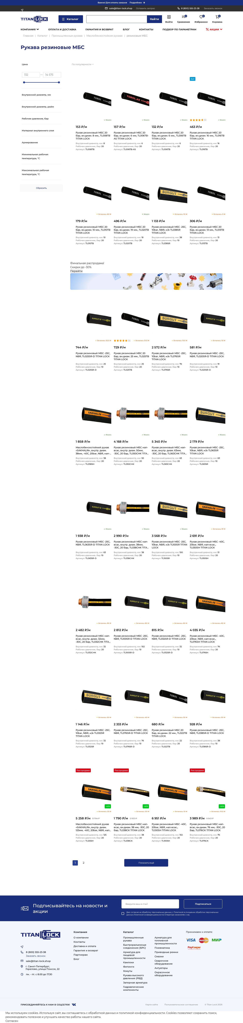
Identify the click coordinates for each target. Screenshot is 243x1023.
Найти (154, 19)
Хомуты (127, 971)
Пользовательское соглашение (181, 1004)
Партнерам (81, 954)
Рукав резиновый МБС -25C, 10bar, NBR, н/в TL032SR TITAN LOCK (93, 733)
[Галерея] (218, 65)
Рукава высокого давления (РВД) (133, 977)
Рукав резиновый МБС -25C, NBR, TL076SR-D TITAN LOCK (131, 732)
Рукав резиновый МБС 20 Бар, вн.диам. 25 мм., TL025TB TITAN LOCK (131, 356)
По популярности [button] (82, 64)
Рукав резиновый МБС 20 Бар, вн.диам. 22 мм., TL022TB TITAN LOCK (169, 733)
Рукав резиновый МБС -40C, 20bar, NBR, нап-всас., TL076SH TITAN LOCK (207, 638)
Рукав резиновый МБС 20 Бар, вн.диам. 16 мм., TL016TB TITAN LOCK (207, 135)
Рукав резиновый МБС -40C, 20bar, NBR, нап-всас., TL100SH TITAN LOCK (169, 827)
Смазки (159, 956)
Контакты (146, 29)
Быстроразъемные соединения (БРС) (134, 946)
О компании (81, 937)
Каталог (72, 19)
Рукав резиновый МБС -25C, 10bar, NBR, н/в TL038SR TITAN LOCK (169, 229)
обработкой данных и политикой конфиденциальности (126, 1013)
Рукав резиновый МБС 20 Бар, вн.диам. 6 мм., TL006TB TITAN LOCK (169, 135)
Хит (192, 79)
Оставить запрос (145, 8)
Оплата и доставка (62, 29)
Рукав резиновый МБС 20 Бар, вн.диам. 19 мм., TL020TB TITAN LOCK (131, 229)
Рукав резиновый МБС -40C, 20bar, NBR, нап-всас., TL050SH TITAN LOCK (207, 544)
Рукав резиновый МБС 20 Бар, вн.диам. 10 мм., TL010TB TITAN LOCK (93, 229)
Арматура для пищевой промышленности (134, 955)
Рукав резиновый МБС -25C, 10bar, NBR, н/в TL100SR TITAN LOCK (169, 544)
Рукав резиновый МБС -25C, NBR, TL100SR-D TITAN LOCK (131, 637)
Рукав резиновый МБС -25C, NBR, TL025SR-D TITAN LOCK (93, 355)
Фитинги (128, 966)
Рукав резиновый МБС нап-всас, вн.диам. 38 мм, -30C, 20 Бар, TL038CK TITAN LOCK (131, 827)
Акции (214, 29)
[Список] (210, 65)
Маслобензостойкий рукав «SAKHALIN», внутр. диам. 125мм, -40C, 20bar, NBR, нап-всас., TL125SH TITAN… (93, 827)
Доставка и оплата (85, 946)
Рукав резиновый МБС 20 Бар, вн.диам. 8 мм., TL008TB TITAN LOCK (93, 135)
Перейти (76, 271)
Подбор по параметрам (179, 29)
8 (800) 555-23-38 (190, 8)
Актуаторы (161, 968)
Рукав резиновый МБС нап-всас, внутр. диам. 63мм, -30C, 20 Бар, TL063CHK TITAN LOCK (169, 450)
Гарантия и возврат (99, 29)
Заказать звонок (213, 8)
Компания (28, 29)
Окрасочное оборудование (164, 974)
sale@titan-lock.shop (120, 8)
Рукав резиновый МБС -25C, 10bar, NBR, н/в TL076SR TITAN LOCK (169, 356)
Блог (126, 29)
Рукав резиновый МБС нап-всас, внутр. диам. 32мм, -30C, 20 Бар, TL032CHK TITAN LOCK (93, 638)
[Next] (91, 863)
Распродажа (83, 770)
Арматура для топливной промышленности (166, 940)
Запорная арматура (135, 982)
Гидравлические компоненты (133, 988)
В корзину (104, 159)
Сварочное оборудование (164, 962)
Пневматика (162, 947)
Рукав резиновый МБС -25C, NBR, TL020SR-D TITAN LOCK (207, 355)
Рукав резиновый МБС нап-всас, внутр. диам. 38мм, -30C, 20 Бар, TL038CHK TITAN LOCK (131, 544)
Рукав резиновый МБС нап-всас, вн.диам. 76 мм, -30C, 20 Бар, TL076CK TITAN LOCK (207, 827)
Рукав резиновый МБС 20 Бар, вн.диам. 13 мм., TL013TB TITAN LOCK (207, 229)
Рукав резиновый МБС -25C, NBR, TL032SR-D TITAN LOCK (169, 637)
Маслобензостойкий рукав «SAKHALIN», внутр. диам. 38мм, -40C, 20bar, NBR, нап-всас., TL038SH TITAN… (93, 450)
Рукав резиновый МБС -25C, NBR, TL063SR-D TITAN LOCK (93, 543)
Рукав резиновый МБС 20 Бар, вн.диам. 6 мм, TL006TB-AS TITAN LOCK (131, 135)
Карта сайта (151, 1004)
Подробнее (136, 2)
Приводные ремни (166, 952)
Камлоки (128, 962)
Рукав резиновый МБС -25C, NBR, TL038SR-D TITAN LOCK (207, 732)
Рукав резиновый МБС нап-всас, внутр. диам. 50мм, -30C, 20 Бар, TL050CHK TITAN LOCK (131, 450)
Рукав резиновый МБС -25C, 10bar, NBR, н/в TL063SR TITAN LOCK (207, 450)
